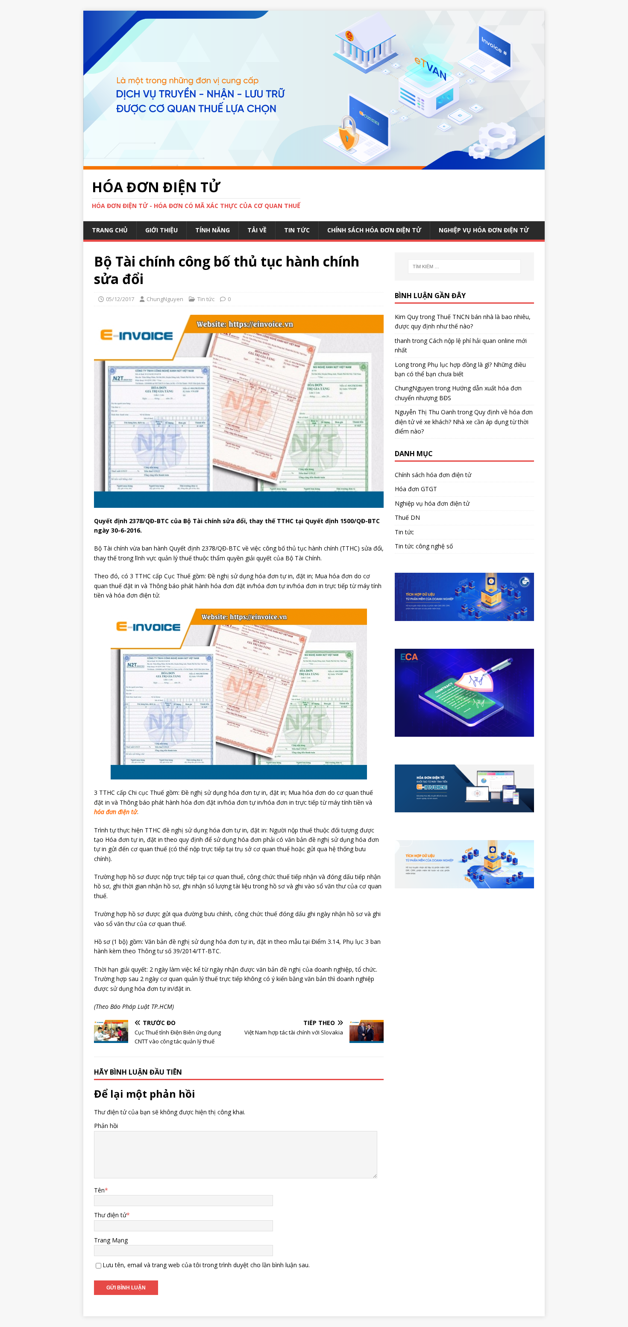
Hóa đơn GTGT (416, 489)
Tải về (257, 230)
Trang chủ (110, 230)
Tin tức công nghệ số (424, 546)
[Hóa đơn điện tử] (314, 164)
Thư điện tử (110, 1215)
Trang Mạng (111, 1240)
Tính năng (212, 230)
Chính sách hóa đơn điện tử (374, 230)
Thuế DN (407, 517)
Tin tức (297, 230)
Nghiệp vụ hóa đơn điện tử (484, 230)
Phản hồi (106, 1126)
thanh (403, 341)
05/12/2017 (120, 299)
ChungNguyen (165, 299)
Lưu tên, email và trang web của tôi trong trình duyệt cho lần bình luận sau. (206, 1265)
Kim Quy (406, 317)
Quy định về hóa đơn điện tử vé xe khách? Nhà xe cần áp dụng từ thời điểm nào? (464, 421)
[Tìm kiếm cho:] (464, 266)
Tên (99, 1190)
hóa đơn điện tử (115, 812)
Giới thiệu (161, 230)
